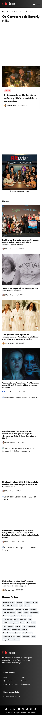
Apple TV (6, 606)
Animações (28, 602)
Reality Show (16, 629)
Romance (25, 629)
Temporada (26, 636)
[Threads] (31, 709)
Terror (33, 636)
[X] (10, 709)
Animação (19, 602)
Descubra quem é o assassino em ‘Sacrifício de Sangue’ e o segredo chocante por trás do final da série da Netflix (18, 434)
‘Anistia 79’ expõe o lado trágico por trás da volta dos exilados (20, 289)
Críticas (25, 609)
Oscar (24, 626)
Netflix (33, 623)
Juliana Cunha (9, 392)
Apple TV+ (14, 606)
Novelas (18, 626)
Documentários (7, 616)
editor (29, 616)
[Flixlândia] (8, 4)
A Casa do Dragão (8, 602)
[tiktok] (27, 709)
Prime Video (6, 629)
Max (28, 623)
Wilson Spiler (9, 249)
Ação (21, 606)
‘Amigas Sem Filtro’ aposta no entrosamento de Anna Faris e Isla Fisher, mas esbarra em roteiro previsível (20, 337)
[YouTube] (19, 709)
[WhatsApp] (23, 709)
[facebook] (6, 709)
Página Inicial (6, 12)
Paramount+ (31, 626)
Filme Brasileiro (7, 619)
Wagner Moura (7, 640)
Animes (35, 602)
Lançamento (14, 623)
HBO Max (6, 623)
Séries (18, 636)
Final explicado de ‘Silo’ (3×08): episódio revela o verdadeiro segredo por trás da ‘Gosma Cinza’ (20, 484)
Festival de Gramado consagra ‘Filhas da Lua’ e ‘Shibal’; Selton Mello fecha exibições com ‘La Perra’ (20, 242)
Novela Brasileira (8, 626)
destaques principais (9, 612)
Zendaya (16, 640)
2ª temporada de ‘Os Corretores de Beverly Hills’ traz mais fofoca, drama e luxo (20, 98)
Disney (19, 612)
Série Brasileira (27, 633)
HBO (30, 619)
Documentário (34, 612)
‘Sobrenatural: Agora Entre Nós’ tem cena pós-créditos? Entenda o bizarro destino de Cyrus (20, 385)
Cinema (27, 606)
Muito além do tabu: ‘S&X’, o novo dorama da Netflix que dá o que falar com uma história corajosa (19, 583)
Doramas (16, 616)
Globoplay (23, 619)
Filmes (16, 619)
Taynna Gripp (11, 105)
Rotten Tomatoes (8, 633)
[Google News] (35, 709)
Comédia (18, 609)
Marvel (22, 623)
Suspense (18, 633)
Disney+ (26, 612)
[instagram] (14, 709)
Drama (23, 616)
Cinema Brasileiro (8, 609)
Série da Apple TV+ (9, 636)
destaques (33, 609)
